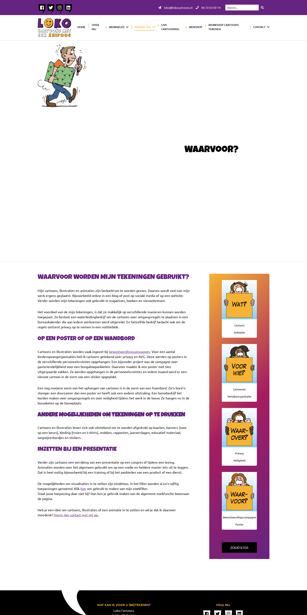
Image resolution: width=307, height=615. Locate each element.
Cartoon (239, 325)
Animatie (239, 332)
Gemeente (239, 389)
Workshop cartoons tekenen (223, 27)
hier (83, 488)
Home (81, 27)
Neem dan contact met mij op (76, 515)
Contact (259, 27)
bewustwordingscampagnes (129, 351)
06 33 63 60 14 (211, 7)
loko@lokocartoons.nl (178, 7)
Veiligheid (239, 460)
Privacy (239, 453)
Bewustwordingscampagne (239, 517)
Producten (143, 27)
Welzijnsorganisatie (239, 396)
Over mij (95, 27)
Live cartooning (170, 27)
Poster (239, 524)
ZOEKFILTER (239, 547)
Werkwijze (117, 27)
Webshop (195, 27)
